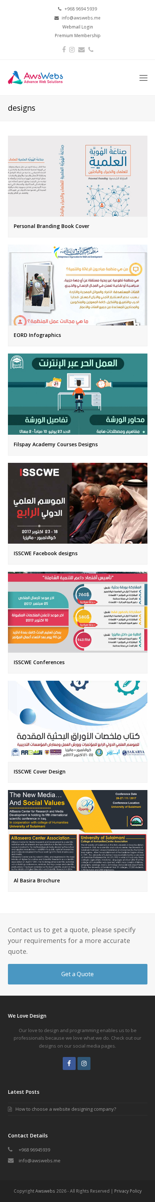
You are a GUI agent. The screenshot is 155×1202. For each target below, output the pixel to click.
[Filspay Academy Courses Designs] (77, 430)
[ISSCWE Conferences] (77, 648)
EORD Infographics (37, 335)
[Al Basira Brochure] (77, 867)
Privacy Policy (128, 1191)
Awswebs (45, 1191)
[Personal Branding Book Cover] (77, 212)
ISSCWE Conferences (39, 662)
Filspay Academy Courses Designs (56, 444)
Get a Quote (77, 974)
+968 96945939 (34, 1149)
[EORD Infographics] (77, 321)
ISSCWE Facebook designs (46, 553)
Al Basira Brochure (37, 880)
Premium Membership (78, 35)
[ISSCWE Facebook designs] (77, 539)
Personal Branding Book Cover (51, 226)
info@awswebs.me (40, 1160)
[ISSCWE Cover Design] (77, 757)
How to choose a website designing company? (65, 1109)
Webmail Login (77, 27)
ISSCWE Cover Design (40, 771)
